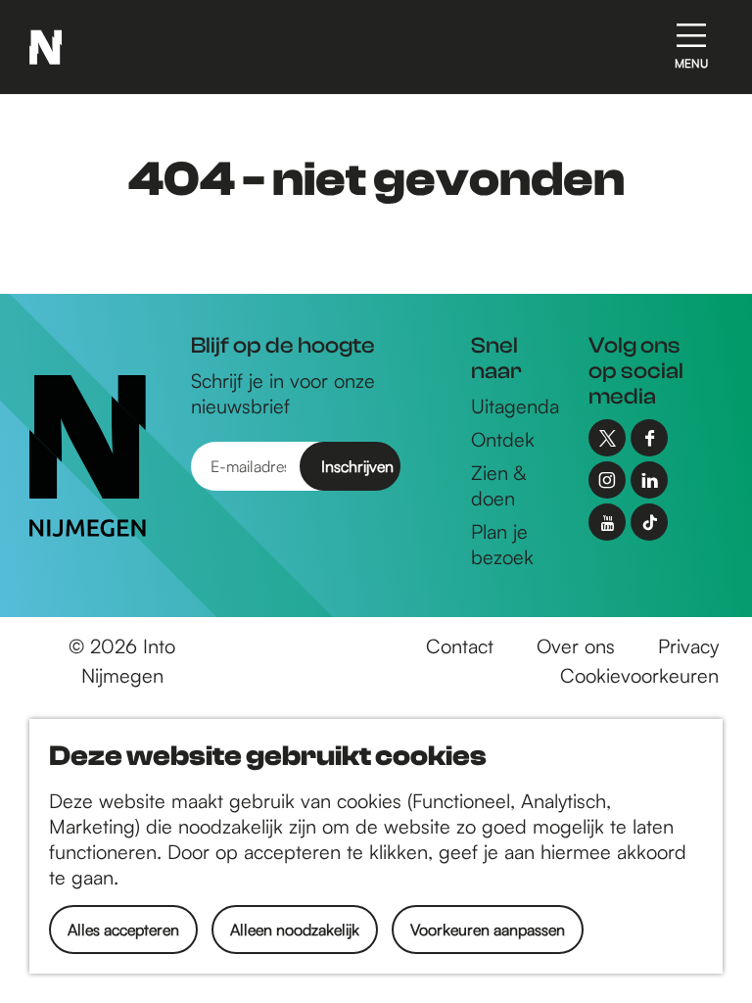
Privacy (688, 646)
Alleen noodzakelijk (294, 929)
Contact (460, 646)
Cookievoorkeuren (639, 675)
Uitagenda (515, 406)
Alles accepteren (123, 929)
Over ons (576, 646)
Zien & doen (498, 485)
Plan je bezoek (502, 544)
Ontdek (503, 439)
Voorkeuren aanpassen (487, 929)
